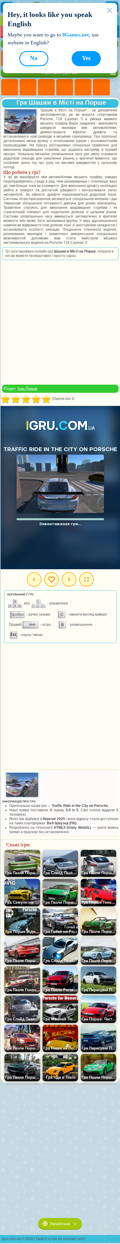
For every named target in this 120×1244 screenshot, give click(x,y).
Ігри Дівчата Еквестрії (28, 87)
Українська (60, 1223)
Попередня (34, 579)
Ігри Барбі (64, 87)
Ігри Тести (83, 87)
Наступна (69, 579)
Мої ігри (51, 579)
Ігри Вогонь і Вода (46, 87)
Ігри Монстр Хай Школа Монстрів (101, 87)
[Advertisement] (59, 322)
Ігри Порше (27, 388)
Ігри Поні (9, 87)
